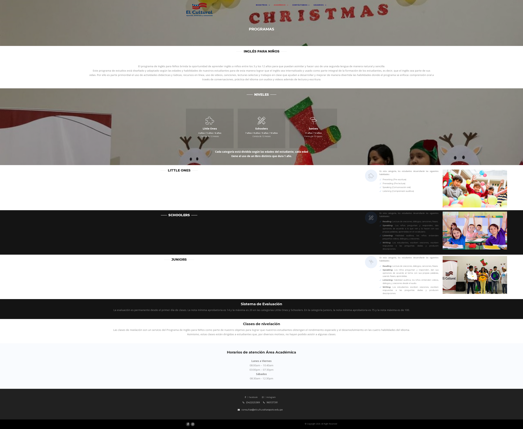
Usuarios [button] (319, 5)
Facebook (253, 397)
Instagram (271, 397)
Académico (280, 5)
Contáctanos (299, 5)
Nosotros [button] (261, 5)
